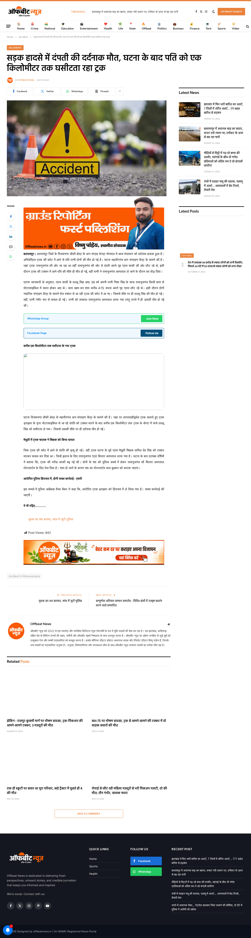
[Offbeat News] (25, 11)
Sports (93, 866)
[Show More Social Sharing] (119, 91)
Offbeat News (26, 80)
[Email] (11, 246)
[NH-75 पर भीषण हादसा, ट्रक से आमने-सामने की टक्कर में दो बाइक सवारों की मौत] (131, 693)
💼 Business (178, 26)
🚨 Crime (34, 26)
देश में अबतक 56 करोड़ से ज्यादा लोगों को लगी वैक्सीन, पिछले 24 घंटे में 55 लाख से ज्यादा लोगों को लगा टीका (215, 264)
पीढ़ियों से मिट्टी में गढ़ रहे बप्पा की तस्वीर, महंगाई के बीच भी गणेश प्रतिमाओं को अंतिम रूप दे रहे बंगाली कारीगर (223, 159)
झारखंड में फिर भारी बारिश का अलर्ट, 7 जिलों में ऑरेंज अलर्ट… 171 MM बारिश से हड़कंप (223, 109)
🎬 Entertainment (89, 26)
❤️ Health (108, 26)
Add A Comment (88, 813)
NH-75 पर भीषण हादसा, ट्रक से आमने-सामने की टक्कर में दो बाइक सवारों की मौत (129, 723)
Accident (15, 47)
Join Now (152, 318)
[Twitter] (11, 226)
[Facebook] (11, 216)
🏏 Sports (222, 26)
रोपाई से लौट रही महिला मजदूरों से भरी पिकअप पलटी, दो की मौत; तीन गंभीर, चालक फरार (129, 790)
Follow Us (152, 333)
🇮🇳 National (50, 26)
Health (93, 873)
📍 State (132, 26)
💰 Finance (194, 26)
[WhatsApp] (11, 256)
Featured (187, 255)
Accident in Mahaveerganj (24, 576)
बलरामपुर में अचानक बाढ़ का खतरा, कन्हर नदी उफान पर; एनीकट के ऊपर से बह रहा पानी (135, 11)
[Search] (247, 26)
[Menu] (8, 26)
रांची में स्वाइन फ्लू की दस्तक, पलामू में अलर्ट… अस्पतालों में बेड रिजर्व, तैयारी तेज (223, 186)
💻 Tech (208, 26)
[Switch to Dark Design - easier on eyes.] (213, 11)
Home (93, 858)
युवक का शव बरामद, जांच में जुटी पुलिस (50, 519)
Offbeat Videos (231, 11)
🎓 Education (67, 26)
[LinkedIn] (11, 236)
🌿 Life (120, 26)
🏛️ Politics (162, 26)
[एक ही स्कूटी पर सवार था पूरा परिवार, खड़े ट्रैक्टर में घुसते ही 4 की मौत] (46, 761)
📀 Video (235, 26)
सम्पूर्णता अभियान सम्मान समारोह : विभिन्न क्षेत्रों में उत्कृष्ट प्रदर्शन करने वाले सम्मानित (129, 603)
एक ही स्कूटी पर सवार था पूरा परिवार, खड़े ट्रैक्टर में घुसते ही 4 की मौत (44, 790)
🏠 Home (21, 26)
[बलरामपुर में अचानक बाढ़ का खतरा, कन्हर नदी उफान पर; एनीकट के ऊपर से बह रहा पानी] (189, 134)
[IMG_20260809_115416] (94, 564)
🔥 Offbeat (146, 26)
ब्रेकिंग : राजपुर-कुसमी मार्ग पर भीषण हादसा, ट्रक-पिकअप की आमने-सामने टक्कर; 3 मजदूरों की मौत (45, 723)
